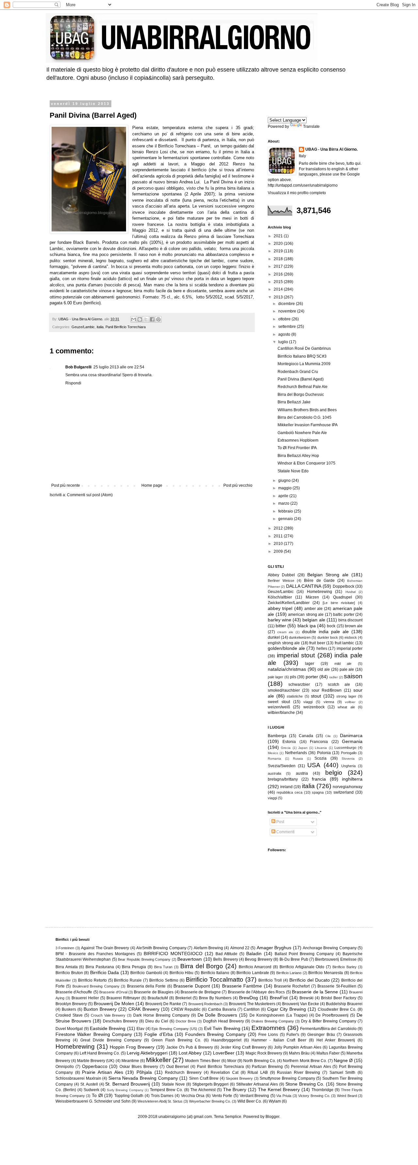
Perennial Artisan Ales (311, 1066)
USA (313, 765)
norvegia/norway (347, 787)
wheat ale (346, 707)
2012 (279, 528)
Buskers (69, 1009)
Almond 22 (239, 948)
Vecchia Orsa (193, 1095)
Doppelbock (343, 586)
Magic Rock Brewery (264, 1053)
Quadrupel (342, 597)
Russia (298, 758)
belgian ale (313, 619)
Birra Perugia (134, 967)
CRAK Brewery (143, 1009)
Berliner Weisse (281, 580)
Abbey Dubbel (281, 575)
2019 (279, 251)
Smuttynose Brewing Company (287, 1078)
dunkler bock (327, 637)
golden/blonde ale (286, 648)
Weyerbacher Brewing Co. (210, 1101)
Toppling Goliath (129, 1095)
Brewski (306, 998)
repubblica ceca (289, 792)
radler (333, 677)
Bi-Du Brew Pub (294, 959)
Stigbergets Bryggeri (210, 1084)
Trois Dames (162, 1095)
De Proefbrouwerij (331, 1015)
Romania (274, 758)
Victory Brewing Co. (314, 1096)
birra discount (350, 620)
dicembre (287, 303)
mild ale (343, 664)
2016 (279, 274)
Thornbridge (322, 1090)
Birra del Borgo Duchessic (301, 394)
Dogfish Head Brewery (223, 1021)
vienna (329, 702)
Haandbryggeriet (226, 1040)
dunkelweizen (300, 637)
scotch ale (339, 684)
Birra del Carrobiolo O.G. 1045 (304, 417)
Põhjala (144, 1072)
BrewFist (279, 997)
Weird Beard (347, 1096)
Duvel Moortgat (69, 1028)
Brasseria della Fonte (146, 986)
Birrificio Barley (344, 967)
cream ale (285, 632)
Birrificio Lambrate (252, 973)
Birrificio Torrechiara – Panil (184, 146)
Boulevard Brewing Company (96, 986)
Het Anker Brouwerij (335, 1040)
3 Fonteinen (65, 948)
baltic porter (343, 614)
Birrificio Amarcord (255, 967)
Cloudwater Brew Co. (337, 1009)
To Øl (97, 1095)
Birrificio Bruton (69, 973)
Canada (306, 736)
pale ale (347, 669)
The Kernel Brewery (279, 1089)
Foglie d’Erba (158, 1034)
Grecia (286, 748)
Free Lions (268, 1034)
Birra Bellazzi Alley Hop (298, 455)
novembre (287, 311)
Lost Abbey (190, 1052)
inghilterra (352, 779)
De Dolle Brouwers (217, 1015)
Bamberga (277, 736)
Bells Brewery (225, 959)
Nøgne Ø (343, 1060)
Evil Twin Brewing (222, 1028)
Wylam (275, 1101)
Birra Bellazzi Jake (294, 402)
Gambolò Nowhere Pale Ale (302, 433)
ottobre (285, 319)
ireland (286, 787)
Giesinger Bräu (321, 1034)
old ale (323, 669)
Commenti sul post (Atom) (90, 495)
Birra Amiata (67, 967)
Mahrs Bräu (299, 1053)
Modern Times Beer (202, 1060)
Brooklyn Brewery (71, 1004)
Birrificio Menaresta (325, 973)
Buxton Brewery (100, 1009)
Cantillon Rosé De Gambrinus (304, 348)
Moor (231, 1060)
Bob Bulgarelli (78, 367)
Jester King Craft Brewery (243, 1047)
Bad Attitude (227, 954)
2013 (279, 297)
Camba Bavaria (222, 1009)
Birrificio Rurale (128, 980)
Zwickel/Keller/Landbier (289, 602)
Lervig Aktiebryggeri (147, 1052)
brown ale (353, 626)
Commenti (285, 832)
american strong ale (306, 614)
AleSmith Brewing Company (161, 948)
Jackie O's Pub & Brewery (189, 1047)
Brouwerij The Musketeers (252, 1004)
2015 (279, 281)
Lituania (321, 748)
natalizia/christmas (287, 669)
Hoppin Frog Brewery (132, 1047)
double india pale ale (325, 631)
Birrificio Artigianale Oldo (302, 967)
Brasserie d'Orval (113, 992)
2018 (279, 259)
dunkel (274, 637)
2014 (279, 289)
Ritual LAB (258, 1072)
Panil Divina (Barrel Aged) (301, 379)
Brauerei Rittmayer (123, 998)
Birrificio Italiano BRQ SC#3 (302, 356)
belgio (333, 772)
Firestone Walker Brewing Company (94, 1034)
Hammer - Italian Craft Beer (278, 1040)
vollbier (350, 702)
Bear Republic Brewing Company (144, 959)
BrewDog (248, 997)
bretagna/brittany (283, 779)
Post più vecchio (237, 485)
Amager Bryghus (274, 947)
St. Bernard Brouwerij (127, 1084)
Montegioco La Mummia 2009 (304, 364)
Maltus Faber (328, 1053)
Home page (151, 485)
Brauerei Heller (85, 998)
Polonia (324, 753)
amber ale (313, 608)
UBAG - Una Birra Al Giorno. (331, 149)
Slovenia (348, 758)
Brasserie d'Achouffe (74, 992)
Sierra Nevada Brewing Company (143, 1078)
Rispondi (73, 383)
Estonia (289, 741)
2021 (279, 236)
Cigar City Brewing (286, 1009)
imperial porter (350, 648)
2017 (279, 266)
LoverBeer (223, 1052)
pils (293, 677)
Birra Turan (163, 967)
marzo (284, 503)
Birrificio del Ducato (309, 980)
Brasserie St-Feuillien (336, 986)
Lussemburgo (345, 748)
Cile (328, 736)
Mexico (273, 753)
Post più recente (65, 485)
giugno (285, 480)
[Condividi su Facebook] (152, 319)
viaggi (308, 702)
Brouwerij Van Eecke (300, 1004)
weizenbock (314, 707)
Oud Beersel (177, 1066)
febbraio (286, 511)
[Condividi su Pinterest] (158, 319)
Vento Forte (222, 1095)
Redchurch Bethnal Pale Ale (303, 386)
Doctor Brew (186, 1021)
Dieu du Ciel (156, 1021)
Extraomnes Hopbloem (298, 440)
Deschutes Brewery (120, 1021)
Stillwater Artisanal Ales (257, 1084)
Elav (140, 1028)
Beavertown (189, 959)
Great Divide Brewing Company (110, 1040)
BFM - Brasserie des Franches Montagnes (95, 954)
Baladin (254, 953)
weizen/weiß (279, 707)
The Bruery (235, 1089)
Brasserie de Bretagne (201, 992)
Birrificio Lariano (289, 973)
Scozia (320, 758)
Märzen (312, 597)
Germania (352, 741)
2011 (279, 536)
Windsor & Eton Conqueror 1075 (306, 463)
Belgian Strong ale (327, 574)
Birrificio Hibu (181, 973)
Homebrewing (319, 591)
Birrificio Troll (270, 980)
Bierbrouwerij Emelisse (335, 959)
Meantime (130, 1060)
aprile (283, 496)
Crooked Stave (69, 1015)
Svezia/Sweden (282, 766)
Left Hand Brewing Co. (100, 1053)
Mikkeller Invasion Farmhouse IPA (308, 425)
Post (279, 821)
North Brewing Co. (259, 1060)
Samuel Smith (343, 1072)
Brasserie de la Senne (315, 991)
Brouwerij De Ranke (163, 1004)
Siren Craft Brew (203, 1078)
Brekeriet (183, 998)
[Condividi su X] (146, 319)
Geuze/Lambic (83, 327)
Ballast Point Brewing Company (304, 954)
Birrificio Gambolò (146, 973)
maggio (285, 488)
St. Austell (89, 1084)
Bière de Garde (319, 580)
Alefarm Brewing (208, 948)
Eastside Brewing (107, 1028)
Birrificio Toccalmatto (215, 979)
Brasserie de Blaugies (153, 992)
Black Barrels (86, 242)
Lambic (56, 248)
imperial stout (296, 655)
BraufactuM (158, 998)
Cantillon (252, 1009)
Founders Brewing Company (215, 1034)
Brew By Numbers (215, 998)
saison (353, 676)
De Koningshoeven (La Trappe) (278, 1015)
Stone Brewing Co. (305, 1084)
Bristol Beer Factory (338, 998)
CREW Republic (186, 1009)
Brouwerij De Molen (114, 1003)
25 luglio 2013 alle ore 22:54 (118, 367)
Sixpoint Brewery (239, 1078)
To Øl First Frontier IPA (297, 448)
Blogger (272, 1116)
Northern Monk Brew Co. (305, 1060)
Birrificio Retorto (92, 980)
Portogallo (349, 753)
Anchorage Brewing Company (330, 948)
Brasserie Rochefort (292, 986)
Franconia (319, 741)
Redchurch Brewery (183, 1072)
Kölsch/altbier (280, 597)
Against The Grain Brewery (105, 948)
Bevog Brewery (258, 959)
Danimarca (351, 735)
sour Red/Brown (327, 690)
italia (100, 327)
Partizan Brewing (267, 1066)
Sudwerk (91, 1090)
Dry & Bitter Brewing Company (328, 1021)
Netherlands (296, 753)
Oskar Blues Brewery (139, 1066)
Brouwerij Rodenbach (205, 1004)
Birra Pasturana (100, 967)
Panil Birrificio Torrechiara (125, 327)
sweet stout (279, 702)
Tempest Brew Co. (166, 1090)
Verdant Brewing (254, 1095)
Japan (303, 748)
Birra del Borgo (201, 966)
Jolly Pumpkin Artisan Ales (297, 1047)
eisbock (351, 637)
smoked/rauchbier (284, 690)
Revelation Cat (224, 1072)
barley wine (279, 619)
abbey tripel (280, 608)
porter (312, 676)
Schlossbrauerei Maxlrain (78, 1078)
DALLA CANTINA (303, 586)
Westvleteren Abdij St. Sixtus (160, 1101)
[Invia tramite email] (133, 319)
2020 (279, 243)
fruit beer (317, 643)
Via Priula (283, 1096)
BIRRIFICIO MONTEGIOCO (173, 953)
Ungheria (348, 766)
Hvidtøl (351, 592)
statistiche (295, 696)
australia (274, 773)
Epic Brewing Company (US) (174, 1029)
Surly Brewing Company (125, 1090)
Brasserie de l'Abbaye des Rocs (256, 992)
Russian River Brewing (298, 1072)
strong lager (346, 696)
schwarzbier (299, 684)
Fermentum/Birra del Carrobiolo (328, 1028)
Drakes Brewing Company (272, 1021)
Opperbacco (94, 1066)
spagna (318, 792)
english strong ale (284, 643)
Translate (311, 126)
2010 (279, 543)
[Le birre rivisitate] (339, 603)
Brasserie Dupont (191, 985)
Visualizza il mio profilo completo (297, 193)
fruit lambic (344, 643)
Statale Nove (173, 1084)
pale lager (275, 677)
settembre (287, 326)
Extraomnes (268, 1027)
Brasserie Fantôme (242, 985)
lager (309, 663)
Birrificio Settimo (163, 980)
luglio (283, 342)
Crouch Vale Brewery (108, 1015)
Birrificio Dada (104, 972)
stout (316, 696)
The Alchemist (203, 1090)
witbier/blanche (281, 712)
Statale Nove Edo (293, 471)
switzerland (343, 792)
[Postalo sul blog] (140, 319)
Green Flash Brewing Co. (176, 1040)
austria (302, 773)
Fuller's (292, 1034)
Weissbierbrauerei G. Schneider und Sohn (93, 1101)
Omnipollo (65, 1066)
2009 (279, 551)
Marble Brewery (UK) (95, 1060)
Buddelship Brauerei (344, 1004)
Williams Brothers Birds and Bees (307, 410)
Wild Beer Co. (249, 1101)
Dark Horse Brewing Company (161, 1015)
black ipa (306, 625)
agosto (284, 334)
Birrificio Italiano (215, 973)
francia (319, 779)
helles (321, 648)
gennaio (286, 518)
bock (331, 626)
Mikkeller (158, 1059)
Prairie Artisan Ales (102, 1072)
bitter (281, 625)
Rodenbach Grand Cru (298, 371)
